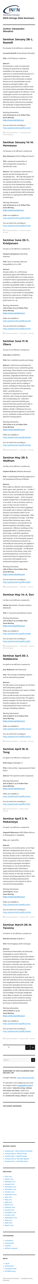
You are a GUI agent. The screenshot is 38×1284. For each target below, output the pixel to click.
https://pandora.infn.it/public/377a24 (17, 1023)
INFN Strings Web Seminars (18, 18)
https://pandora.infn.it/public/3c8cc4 (16, 904)
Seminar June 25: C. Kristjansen (16, 242)
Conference (9, 1240)
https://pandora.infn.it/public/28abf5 (17, 582)
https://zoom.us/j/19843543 (13, 120)
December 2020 (10, 1212)
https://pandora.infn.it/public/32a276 (17, 128)
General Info (9, 1243)
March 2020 (9, 1225)
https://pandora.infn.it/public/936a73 (17, 736)
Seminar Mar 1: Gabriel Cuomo (16, 1156)
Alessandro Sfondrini (12, 132)
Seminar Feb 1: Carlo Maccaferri (16, 1161)
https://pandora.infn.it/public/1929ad (17, 912)
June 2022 (8, 1176)
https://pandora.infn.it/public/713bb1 (16, 641)
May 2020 (8, 1220)
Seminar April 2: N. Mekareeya (15, 820)
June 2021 (8, 1197)
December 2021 (10, 1187)
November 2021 (10, 1189)
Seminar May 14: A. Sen (18, 594)
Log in (7, 1263)
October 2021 (9, 1192)
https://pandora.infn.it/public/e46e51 (17, 796)
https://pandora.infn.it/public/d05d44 (17, 445)
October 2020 (10, 1215)
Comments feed (10, 1268)
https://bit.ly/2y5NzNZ (25, 1078)
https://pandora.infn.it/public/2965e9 (17, 729)
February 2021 (10, 1207)
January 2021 (9, 1210)
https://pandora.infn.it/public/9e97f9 (17, 321)
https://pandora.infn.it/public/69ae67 (17, 1031)
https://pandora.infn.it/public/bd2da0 (17, 437)
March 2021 (9, 1205)
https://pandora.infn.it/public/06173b (17, 226)
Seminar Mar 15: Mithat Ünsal (16, 1153)
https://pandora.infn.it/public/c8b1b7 (16, 218)
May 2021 (8, 1200)
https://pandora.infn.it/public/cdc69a (17, 329)
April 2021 (8, 1202)
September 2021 (11, 1194)
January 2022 (9, 1184)
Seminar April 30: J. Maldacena (16, 657)
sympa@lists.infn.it (25, 1085)
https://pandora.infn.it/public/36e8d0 (17, 633)
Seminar (5, 232)
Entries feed (9, 1266)
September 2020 (11, 1218)
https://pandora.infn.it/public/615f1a (16, 804)
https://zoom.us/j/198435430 (14, 313)
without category (8, 134)
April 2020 (8, 1223)
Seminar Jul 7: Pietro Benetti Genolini (18, 1151)
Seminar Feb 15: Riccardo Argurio (17, 1159)
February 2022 (10, 1182)
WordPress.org (10, 1271)
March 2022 (9, 1179)
